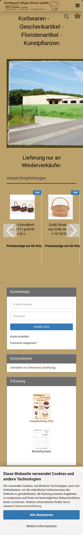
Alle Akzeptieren (41, 515)
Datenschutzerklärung (27, 506)
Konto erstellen (19, 336)
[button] (10, 230)
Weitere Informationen (41, 526)
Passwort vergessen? (23, 343)
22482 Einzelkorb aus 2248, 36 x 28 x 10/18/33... (60, 229)
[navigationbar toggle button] (77, 5)
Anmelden (42, 326)
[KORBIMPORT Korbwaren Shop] (31, 5)
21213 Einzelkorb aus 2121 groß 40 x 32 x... (22, 229)
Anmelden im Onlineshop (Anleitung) (33, 367)
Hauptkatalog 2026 (41, 421)
